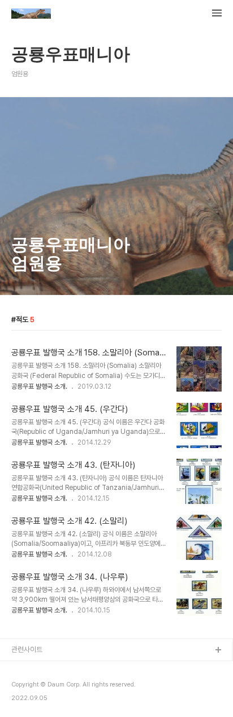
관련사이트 (26, 649)
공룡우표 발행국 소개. (39, 386)
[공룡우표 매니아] (31, 14)
